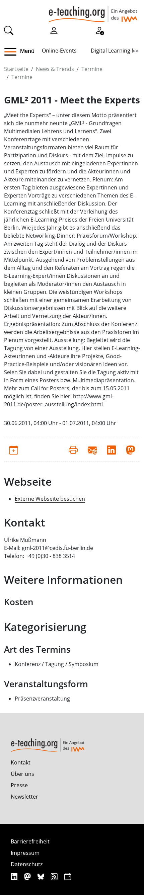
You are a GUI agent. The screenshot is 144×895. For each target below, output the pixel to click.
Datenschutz (27, 864)
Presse (19, 785)
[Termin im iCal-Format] (13, 449)
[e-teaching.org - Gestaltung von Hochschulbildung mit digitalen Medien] (93, 11)
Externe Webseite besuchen (50, 498)
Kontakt (20, 762)
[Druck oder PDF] (73, 449)
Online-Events (59, 50)
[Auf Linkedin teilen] (111, 449)
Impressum (25, 853)
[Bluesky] (42, 876)
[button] (13, 52)
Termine (91, 69)
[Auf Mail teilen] (92, 449)
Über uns (22, 774)
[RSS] (55, 876)
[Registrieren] (99, 29)
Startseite (16, 69)
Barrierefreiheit (30, 841)
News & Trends (55, 69)
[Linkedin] (15, 876)
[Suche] (8, 29)
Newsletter (24, 796)
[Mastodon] (28, 876)
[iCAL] (67, 876)
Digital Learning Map (117, 50)
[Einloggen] (54, 29)
